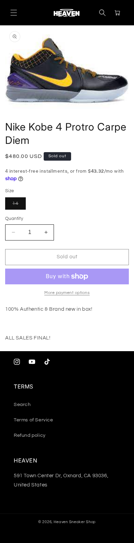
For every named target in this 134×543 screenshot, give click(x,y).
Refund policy (30, 435)
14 (19, 205)
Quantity (14, 218)
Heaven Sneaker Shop (75, 522)
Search (22, 404)
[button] (13, 12)
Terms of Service (33, 420)
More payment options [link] (67, 293)
